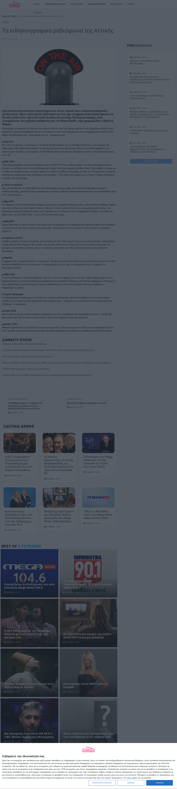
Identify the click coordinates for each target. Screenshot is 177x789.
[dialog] (88, 766)
